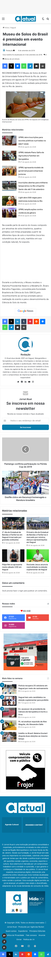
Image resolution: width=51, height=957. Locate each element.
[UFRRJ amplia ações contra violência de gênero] (9, 213)
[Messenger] (17, 66)
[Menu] (3, 20)
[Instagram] (32, 381)
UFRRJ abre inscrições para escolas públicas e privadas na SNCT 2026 (32, 140)
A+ (4, 935)
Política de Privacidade (15, 935)
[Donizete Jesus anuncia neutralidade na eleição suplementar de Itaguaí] (38, 555)
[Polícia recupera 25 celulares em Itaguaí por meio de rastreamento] (9, 689)
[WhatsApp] (23, 66)
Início (6, 28)
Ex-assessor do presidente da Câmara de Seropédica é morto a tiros (32, 712)
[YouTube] (29, 381)
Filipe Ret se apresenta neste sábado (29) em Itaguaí (12, 567)
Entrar (19, 939)
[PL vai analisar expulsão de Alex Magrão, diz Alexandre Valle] (9, 725)
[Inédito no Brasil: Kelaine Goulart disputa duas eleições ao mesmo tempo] (9, 737)
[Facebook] (5, 66)
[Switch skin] (43, 20)
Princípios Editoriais (37, 931)
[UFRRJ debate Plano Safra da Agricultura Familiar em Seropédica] (9, 156)
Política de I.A (28, 939)
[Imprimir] (42, 66)
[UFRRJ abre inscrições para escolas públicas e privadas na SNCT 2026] (9, 140)
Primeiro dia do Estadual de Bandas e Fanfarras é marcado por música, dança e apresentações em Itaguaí (37, 537)
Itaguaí (13, 28)
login (21, 591)
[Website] (18, 381)
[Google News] (25, 311)
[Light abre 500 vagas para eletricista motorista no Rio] (9, 201)
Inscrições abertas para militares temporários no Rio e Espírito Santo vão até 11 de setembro (33, 185)
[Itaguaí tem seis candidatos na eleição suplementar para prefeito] (9, 701)
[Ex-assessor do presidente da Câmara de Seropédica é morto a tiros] (9, 713)
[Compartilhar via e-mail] (36, 66)
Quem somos (11, 931)
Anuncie (42, 935)
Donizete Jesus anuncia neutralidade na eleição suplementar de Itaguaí (37, 567)
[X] (11, 66)
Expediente (23, 931)
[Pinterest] (30, 321)
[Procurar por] (47, 20)
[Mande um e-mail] (14, 50)
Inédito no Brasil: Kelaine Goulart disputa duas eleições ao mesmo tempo (33, 736)
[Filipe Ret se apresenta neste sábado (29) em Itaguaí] (13, 555)
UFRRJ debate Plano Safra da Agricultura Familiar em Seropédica (31, 155)
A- (4, 947)
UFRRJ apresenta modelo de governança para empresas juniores (30, 170)
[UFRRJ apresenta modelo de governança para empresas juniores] (9, 171)
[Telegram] (30, 66)
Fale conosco (31, 935)
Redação (9, 50)
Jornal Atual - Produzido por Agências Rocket (25, 927)
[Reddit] (36, 321)
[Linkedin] (17, 321)
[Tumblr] (23, 321)
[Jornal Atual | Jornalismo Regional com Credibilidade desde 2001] (25, 19)
